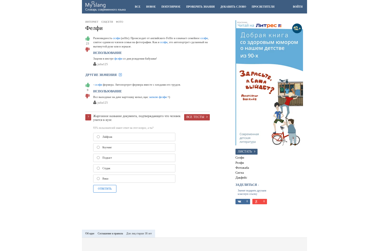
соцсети (107, 21)
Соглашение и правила (110, 233)
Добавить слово (233, 6)
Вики (105, 178)
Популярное (171, 6)
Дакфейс (241, 177)
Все (137, 6)
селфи (116, 38)
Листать (245, 151)
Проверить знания (200, 6)
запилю (153, 97)
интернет (91, 21)
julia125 (102, 64)
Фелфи (94, 28)
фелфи (118, 58)
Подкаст (107, 157)
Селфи (239, 157)
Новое (151, 6)
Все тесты (195, 117)
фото (119, 21)
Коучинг (107, 147)
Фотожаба (242, 167)
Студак (106, 168)
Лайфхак (107, 136)
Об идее (89, 233)
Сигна (239, 172)
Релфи (239, 162)
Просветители (263, 6)
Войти (298, 6)
